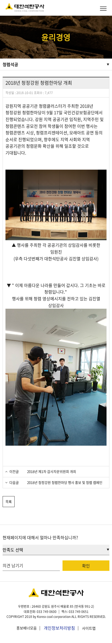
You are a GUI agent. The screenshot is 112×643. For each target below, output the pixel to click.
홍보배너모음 (26, 628)
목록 (8, 501)
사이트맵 (89, 628)
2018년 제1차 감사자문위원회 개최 (51, 471)
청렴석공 (10, 64)
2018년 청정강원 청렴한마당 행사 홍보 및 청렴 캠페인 (64, 482)
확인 (86, 565)
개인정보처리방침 (59, 628)
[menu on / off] (103, 8)
